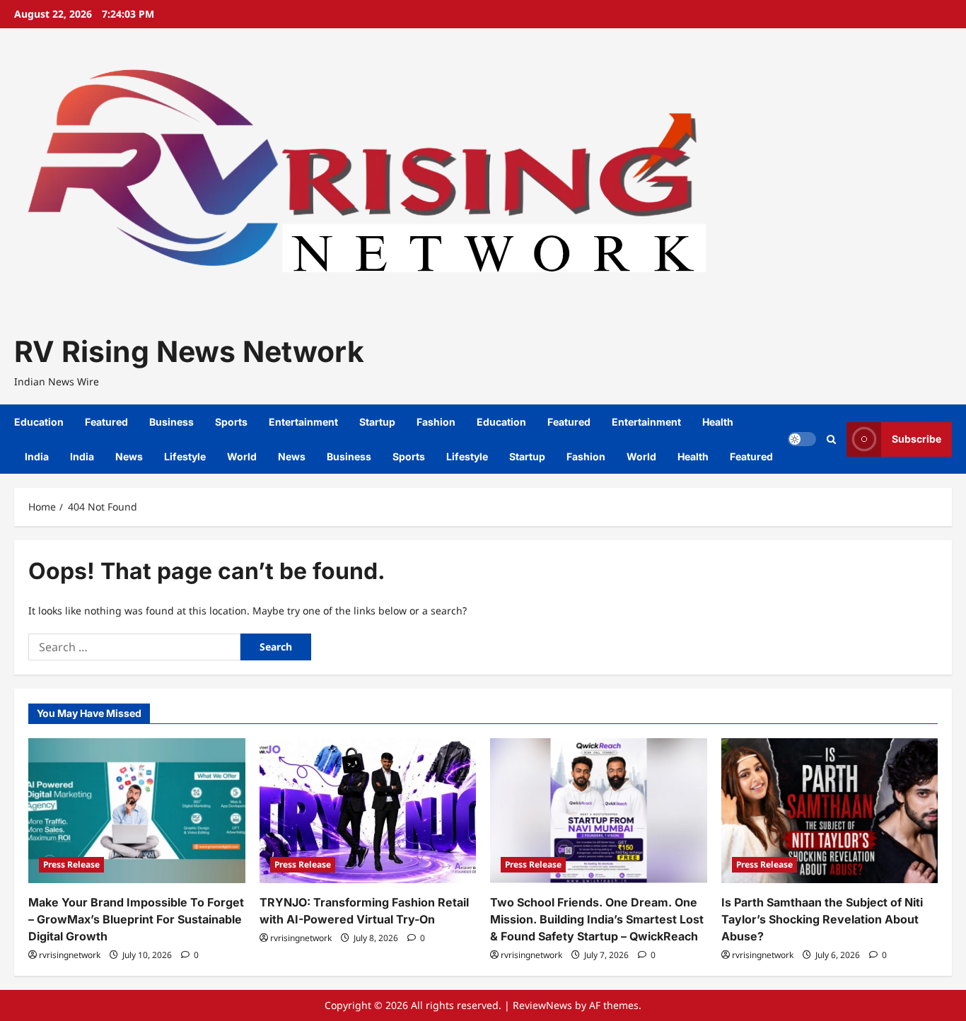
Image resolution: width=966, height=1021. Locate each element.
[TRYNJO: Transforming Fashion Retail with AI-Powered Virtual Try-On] (368, 810)
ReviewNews (542, 1005)
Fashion (436, 422)
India (37, 456)
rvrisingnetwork (69, 955)
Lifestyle (185, 456)
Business (171, 422)
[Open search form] (831, 439)
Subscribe (916, 439)
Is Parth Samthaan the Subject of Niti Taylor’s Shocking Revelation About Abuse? (822, 919)
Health (717, 422)
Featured (106, 422)
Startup (377, 422)
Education (39, 422)
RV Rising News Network (189, 351)
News (129, 456)
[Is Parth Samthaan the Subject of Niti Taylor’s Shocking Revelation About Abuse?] (829, 810)
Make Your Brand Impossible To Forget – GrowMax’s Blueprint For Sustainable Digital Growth (136, 919)
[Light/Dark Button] (802, 439)
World (242, 456)
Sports (231, 422)
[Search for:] (134, 647)
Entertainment (303, 422)
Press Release (71, 864)
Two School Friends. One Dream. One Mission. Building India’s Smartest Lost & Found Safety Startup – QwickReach (597, 919)
